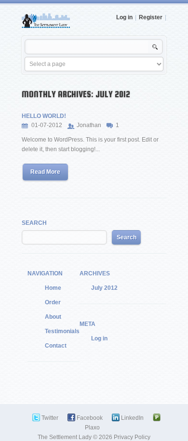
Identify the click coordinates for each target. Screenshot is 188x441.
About (53, 316)
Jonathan (89, 125)
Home (53, 288)
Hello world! (44, 116)
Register (150, 17)
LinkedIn (132, 418)
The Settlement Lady (65, 437)
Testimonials (62, 331)
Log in (124, 17)
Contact (56, 345)
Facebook (89, 418)
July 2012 (104, 288)
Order (53, 302)
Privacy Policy (132, 437)
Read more (45, 172)
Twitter (50, 418)
